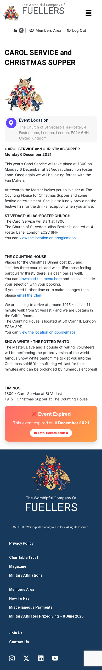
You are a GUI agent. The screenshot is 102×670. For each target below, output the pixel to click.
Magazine (17, 566)
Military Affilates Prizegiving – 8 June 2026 (46, 616)
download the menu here (40, 278)
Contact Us (19, 642)
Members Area (48, 30)
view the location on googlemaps (47, 237)
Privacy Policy (21, 543)
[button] (88, 13)
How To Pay (19, 598)
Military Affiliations (26, 575)
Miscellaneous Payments (31, 607)
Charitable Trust (23, 557)
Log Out (79, 30)
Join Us (15, 633)
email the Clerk (29, 295)
